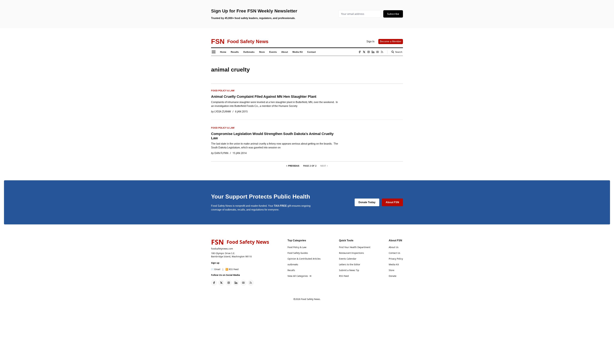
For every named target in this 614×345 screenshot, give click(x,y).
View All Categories (297, 275)
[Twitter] (364, 51)
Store (391, 270)
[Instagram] (368, 51)
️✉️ (215, 269)
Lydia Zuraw (222, 111)
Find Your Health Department (354, 247)
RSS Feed (344, 275)
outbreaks (292, 264)
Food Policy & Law (222, 90)
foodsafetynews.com (222, 248)
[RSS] (382, 51)
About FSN (392, 202)
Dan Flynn (221, 153)
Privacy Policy (396, 258)
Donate (392, 275)
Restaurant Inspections (351, 252)
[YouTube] (377, 51)
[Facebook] (359, 51)
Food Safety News (310, 299)
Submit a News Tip (349, 270)
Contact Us (394, 252)
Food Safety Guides (297, 252)
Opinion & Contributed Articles (304, 258)
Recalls (291, 270)
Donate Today (366, 202)
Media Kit (394, 264)
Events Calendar (347, 258)
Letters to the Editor (349, 264)
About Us (393, 247)
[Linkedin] (373, 51)
